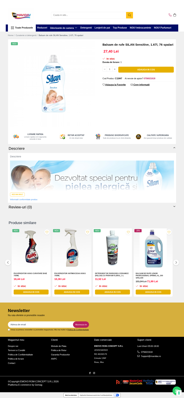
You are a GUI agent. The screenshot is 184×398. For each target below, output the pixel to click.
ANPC (54, 359)
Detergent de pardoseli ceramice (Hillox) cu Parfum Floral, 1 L (112, 274)
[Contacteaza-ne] (170, 15)
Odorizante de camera (62, 28)
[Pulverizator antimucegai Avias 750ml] (71, 247)
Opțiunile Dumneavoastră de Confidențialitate (96, 395)
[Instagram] (94, 373)
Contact (11, 363)
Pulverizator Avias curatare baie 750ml (30, 274)
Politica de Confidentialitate (78, 330)
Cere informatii (141, 85)
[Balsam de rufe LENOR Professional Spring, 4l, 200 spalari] (153, 247)
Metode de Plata (58, 346)
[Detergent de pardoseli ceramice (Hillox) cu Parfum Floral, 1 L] (112, 247)
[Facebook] (90, 373)
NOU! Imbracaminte (140, 27)
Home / (11, 35)
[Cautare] (129, 15)
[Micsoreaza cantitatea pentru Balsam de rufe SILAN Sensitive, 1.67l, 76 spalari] (104, 69)
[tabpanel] (52, 84)
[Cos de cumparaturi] (174, 15)
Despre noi (13, 346)
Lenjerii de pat (102, 27)
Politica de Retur (58, 350)
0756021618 (146, 352)
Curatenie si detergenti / (27, 35)
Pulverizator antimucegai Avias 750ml (70, 274)
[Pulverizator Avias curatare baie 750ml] (31, 247)
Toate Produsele (24, 27)
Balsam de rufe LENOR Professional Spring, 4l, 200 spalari (149, 275)
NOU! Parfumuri (162, 27)
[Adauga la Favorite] (46, 232)
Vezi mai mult (17, 194)
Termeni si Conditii (16, 350)
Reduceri (42, 27)
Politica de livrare (16, 359)
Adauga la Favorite (115, 85)
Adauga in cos (146, 69)
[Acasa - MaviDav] (22, 15)
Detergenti (86, 27)
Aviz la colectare (71, 395)
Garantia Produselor (60, 354)
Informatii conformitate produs (23, 199)
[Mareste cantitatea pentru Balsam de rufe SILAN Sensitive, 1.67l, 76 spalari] (115, 69)
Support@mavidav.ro (150, 356)
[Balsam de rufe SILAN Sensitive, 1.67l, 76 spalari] (52, 84)
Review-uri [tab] (20, 207)
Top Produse (120, 27)
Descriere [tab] (17, 148)
